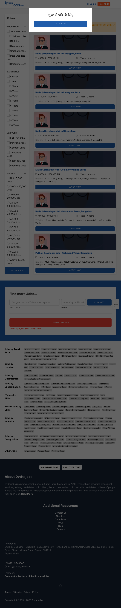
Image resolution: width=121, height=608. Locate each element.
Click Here (60, 23)
